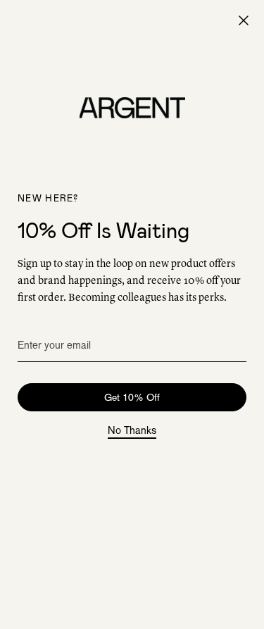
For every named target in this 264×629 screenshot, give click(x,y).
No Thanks (132, 431)
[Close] (244, 20)
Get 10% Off (132, 397)
